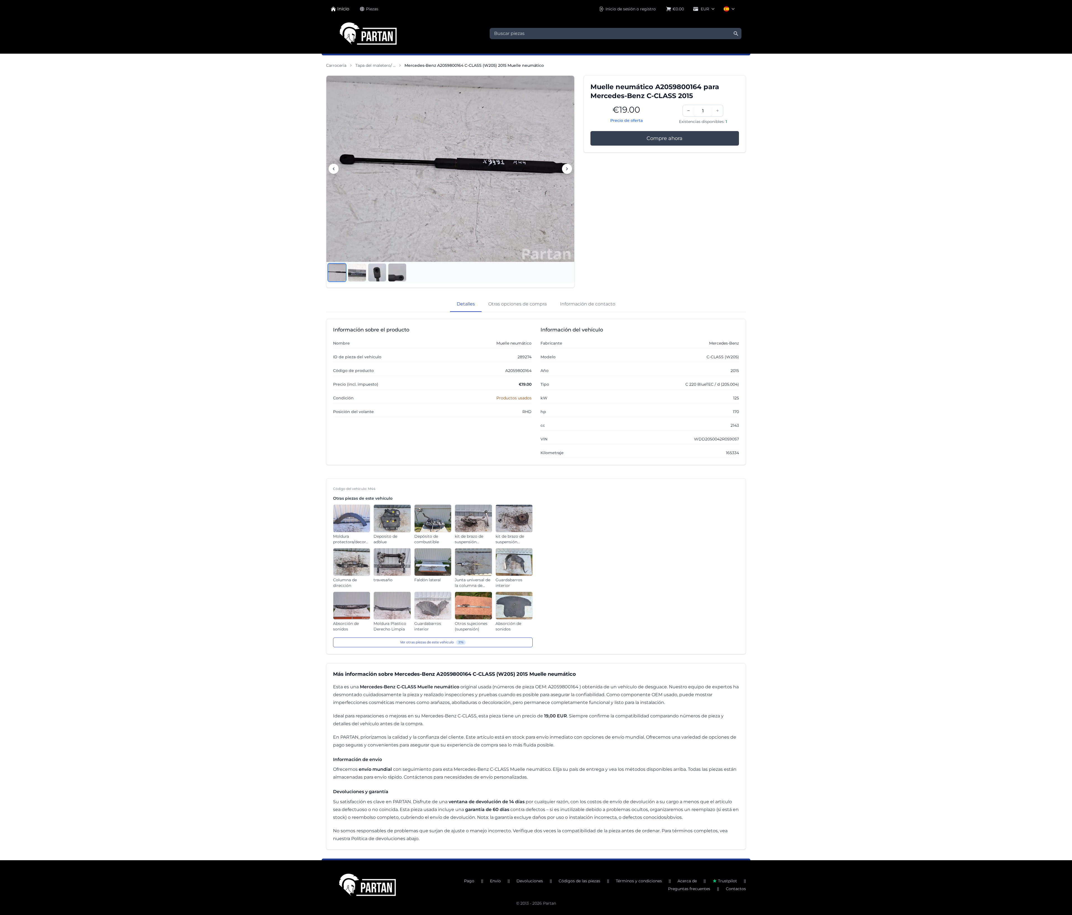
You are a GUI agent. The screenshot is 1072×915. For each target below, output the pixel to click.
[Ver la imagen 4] (397, 272)
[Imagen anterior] (334, 169)
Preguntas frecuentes (689, 888)
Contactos (736, 888)
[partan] (367, 885)
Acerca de (687, 880)
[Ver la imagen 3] (377, 272)
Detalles (466, 304)
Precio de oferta (626, 120)
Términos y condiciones (639, 880)
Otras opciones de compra (517, 304)
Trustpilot (727, 880)
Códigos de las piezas (579, 880)
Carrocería (336, 65)
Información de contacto (587, 304)
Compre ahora (665, 138)
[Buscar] (735, 33)
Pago (469, 880)
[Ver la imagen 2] (357, 272)
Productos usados (514, 397)
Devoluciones (529, 880)
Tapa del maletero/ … (375, 65)
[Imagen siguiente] (567, 169)
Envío (495, 880)
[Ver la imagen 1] (337, 272)
